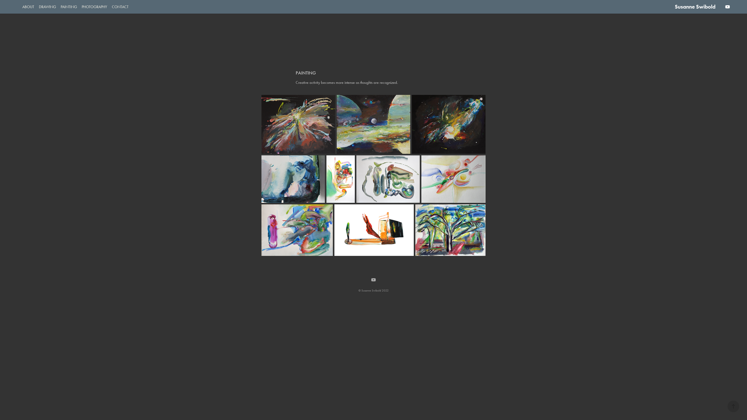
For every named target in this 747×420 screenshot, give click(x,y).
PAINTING (69, 6)
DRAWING (47, 6)
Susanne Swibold (695, 7)
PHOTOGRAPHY (94, 6)
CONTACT (120, 6)
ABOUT (28, 6)
